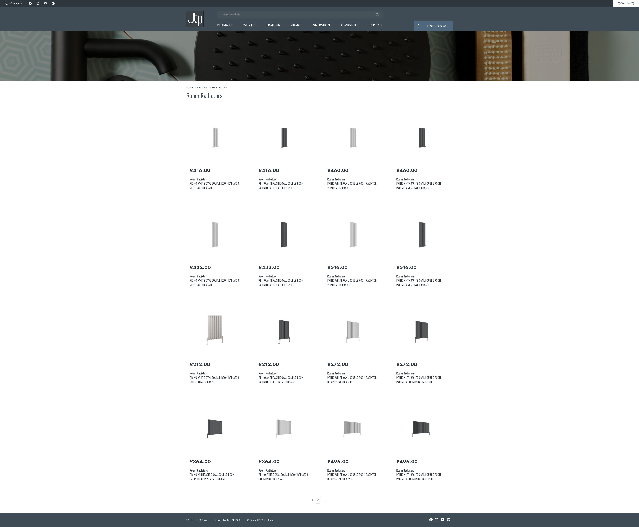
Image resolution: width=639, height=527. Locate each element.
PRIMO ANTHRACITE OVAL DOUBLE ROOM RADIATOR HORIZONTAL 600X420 (281, 377)
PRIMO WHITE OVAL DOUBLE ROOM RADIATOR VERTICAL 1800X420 (214, 280)
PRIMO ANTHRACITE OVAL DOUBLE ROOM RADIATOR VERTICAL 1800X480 (418, 280)
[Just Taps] (195, 19)
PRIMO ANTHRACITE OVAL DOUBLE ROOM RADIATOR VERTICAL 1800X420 (281, 280)
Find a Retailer (436, 26)
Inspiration (321, 25)
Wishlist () (627, 3)
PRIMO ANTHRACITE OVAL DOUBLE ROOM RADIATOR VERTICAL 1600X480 (418, 183)
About (296, 25)
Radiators (204, 87)
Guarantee (349, 25)
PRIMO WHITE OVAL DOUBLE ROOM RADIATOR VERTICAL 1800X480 (352, 280)
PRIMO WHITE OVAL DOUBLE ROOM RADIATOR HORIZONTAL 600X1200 (352, 474)
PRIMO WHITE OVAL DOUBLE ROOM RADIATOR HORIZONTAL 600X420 (214, 377)
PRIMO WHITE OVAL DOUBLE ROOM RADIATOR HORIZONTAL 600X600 (352, 377)
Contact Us (15, 3)
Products (224, 25)
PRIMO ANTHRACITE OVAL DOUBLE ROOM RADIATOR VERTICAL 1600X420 (281, 183)
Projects (273, 25)
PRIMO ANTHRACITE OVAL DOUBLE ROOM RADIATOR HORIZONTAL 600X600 (418, 377)
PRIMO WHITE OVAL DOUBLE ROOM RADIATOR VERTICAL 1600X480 (352, 183)
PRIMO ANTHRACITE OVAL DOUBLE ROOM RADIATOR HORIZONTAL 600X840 (212, 474)
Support (376, 25)
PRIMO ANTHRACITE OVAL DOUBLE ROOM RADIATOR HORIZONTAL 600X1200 (418, 474)
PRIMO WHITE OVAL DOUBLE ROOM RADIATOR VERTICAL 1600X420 (214, 183)
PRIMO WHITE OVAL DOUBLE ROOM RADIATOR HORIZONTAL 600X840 (283, 474)
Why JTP (249, 25)
